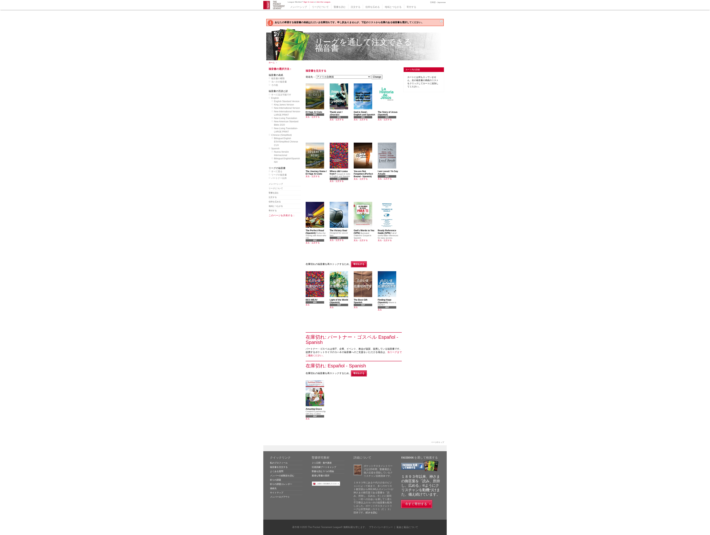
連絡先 (273, 488)
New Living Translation (285, 118)
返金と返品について (407, 527)
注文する (355, 7)
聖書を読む (340, 7)
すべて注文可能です (281, 94)
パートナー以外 (279, 178)
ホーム (272, 62)
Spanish (275, 148)
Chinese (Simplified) (281, 135)
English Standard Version (287, 101)
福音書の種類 (278, 78)
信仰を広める (372, 7)
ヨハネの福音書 (279, 81)
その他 (274, 85)
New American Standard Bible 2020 (286, 123)
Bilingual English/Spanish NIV (287, 160)
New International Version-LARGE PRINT (287, 113)
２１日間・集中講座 (322, 463)
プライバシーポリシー (381, 527)
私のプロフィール (279, 463)
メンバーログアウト (280, 497)
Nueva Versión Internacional (281, 154)
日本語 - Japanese (438, 2)
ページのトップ (437, 442)
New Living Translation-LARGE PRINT (286, 130)
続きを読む (372, 512)
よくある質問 (276, 471)
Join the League (323, 2)
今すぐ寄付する (416, 504)
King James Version (284, 104)
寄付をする (358, 264)
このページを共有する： (282, 215)
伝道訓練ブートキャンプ (324, 467)
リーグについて (320, 7)
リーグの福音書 (279, 175)
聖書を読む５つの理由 (323, 471)
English (275, 98)
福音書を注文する (279, 467)
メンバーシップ (298, 7)
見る (308, 117)
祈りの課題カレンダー (281, 484)
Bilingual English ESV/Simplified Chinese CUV (286, 141)
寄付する (411, 7)
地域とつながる (393, 7)
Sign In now (308, 2)
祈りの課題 (275, 480)
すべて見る (276, 171)
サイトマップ (276, 492)
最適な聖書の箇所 (320, 475)
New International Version (287, 108)
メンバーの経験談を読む (282, 475)
